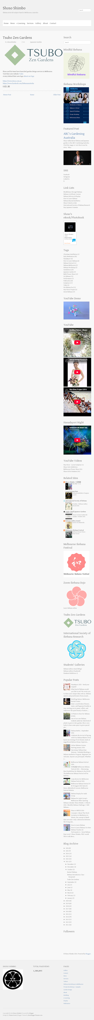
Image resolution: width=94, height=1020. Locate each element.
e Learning (21, 23)
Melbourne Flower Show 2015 (73, 469)
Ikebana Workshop (69, 267)
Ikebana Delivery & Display (72, 196)
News (12, 23)
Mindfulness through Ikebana (73, 192)
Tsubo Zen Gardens (17, 38)
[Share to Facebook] (9, 86)
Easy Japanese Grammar (71, 207)
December (70, 864)
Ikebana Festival (69, 263)
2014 (67, 917)
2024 (67, 854)
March (69, 893)
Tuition (66, 981)
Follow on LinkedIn (86, 5)
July (68, 885)
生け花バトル (77, 484)
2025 (67, 851)
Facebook (66, 175)
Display (66, 1001)
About (45, 23)
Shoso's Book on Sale (70, 203)
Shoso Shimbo (14, 8)
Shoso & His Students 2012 (72, 471)
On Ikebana (67, 276)
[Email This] (4, 86)
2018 (67, 906)
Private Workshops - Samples (72, 987)
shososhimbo (11, 42)
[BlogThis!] (5, 86)
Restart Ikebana (72, 872)
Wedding (66, 995)
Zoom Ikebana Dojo (71, 491)
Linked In (66, 179)
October (70, 870)
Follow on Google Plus (75, 5)
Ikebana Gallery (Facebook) (72, 671)
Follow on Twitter (71, 5)
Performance (68, 279)
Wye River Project (69, 290)
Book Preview (67, 243)
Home (6, 23)
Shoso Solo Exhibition (70, 467)
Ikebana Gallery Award (72, 521)
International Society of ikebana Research (77, 205)
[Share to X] (7, 86)
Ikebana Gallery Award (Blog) (73, 669)
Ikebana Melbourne (70, 265)
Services (30, 23)
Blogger (88, 954)
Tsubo (21, 74)
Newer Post (7, 95)
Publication (67, 281)
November (70, 867)
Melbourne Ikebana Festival (74, 530)
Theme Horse (13, 1015)
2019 (67, 903)
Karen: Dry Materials (78, 522)
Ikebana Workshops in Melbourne (73, 984)
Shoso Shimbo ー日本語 (73, 482)
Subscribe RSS (89, 5)
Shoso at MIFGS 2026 (77, 810)
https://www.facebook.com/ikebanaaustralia (18, 83)
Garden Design (68, 989)
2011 (67, 925)
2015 (67, 914)
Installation (67, 270)
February (70, 895)
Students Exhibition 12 (71, 673)
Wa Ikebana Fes (68, 287)
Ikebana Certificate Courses (72, 194)
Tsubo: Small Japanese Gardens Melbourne (75, 512)
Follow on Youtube (82, 5)
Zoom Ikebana (68, 292)
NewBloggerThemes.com (35, 1015)
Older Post (56, 95)
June (69, 887)
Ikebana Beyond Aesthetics (72, 201)
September (71, 882)
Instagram (67, 177)
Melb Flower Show (69, 274)
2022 (67, 859)
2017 (67, 909)
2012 (67, 922)
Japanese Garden (36, 42)
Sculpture (67, 283)
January (70, 898)
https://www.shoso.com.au (12, 81)
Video (65, 285)
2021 (67, 862)
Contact (53, 23)
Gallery (38, 23)
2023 (67, 856)
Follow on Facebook (67, 5)
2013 (67, 919)
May (68, 890)
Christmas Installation (70, 254)
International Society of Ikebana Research (76, 501)
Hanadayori (67, 259)
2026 (67, 848)
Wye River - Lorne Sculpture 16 (74, 465)
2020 (67, 901)
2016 (67, 911)
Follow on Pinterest (78, 5)
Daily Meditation (69, 256)
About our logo (29, 76)
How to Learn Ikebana (70, 199)
